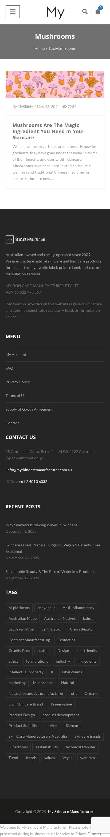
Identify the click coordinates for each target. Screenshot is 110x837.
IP (52, 672)
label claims (72, 672)
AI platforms (19, 607)
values (49, 757)
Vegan (67, 757)
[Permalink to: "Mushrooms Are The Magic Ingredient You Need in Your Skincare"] (55, 91)
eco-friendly (87, 650)
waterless (88, 757)
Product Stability (23, 725)
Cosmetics (66, 639)
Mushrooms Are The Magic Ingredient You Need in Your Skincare (49, 131)
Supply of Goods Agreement (29, 409)
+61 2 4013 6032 (33, 481)
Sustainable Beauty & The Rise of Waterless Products (50, 571)
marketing (17, 682)
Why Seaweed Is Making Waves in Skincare (41, 525)
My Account (16, 354)
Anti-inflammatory (78, 607)
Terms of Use (17, 395)
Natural (67, 682)
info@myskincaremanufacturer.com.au (39, 469)
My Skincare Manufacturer (70, 811)
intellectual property (26, 672)
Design (63, 650)
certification (52, 629)
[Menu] (13, 11)
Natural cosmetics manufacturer (36, 693)
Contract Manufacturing (29, 639)
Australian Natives (60, 618)
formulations (37, 661)
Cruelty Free (19, 650)
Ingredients (87, 661)
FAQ (9, 368)
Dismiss (94, 833)
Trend (13, 757)
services (51, 725)
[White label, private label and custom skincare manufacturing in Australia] (55, 12)
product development (60, 714)
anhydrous (46, 607)
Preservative (61, 704)
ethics (14, 661)
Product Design (22, 714)
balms (88, 618)
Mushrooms (43, 682)
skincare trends (88, 736)
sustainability (46, 747)
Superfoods (18, 747)
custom (43, 650)
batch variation (21, 629)
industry (63, 661)
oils (74, 693)
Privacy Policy (18, 382)
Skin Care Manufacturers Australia (38, 736)
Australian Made (23, 618)
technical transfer (81, 747)
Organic (91, 693)
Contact (12, 423)
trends (31, 757)
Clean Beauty (81, 629)
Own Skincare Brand (26, 704)
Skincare (73, 725)
